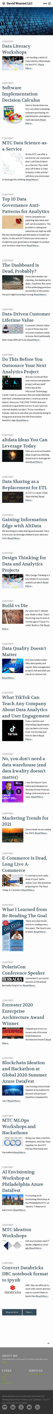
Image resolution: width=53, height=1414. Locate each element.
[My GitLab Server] (21, 1407)
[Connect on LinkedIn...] (12, 1407)
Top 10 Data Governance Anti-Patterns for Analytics (25, 205)
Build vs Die (15, 606)
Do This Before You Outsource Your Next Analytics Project (24, 366)
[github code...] (4, 1407)
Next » (29, 1312)
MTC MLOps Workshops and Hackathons (19, 1127)
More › (5, 1362)
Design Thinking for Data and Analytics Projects (24, 564)
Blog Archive (12, 1312)
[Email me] (29, 1407)
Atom (4, 1380)
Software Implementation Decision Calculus (21, 94)
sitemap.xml (7, 1383)
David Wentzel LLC (19, 3)
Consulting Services (37, 1374)
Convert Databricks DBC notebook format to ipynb (25, 1274)
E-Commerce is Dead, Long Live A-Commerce (24, 864)
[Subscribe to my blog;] (37, 1407)
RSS (3, 1377)
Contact (5, 1374)
